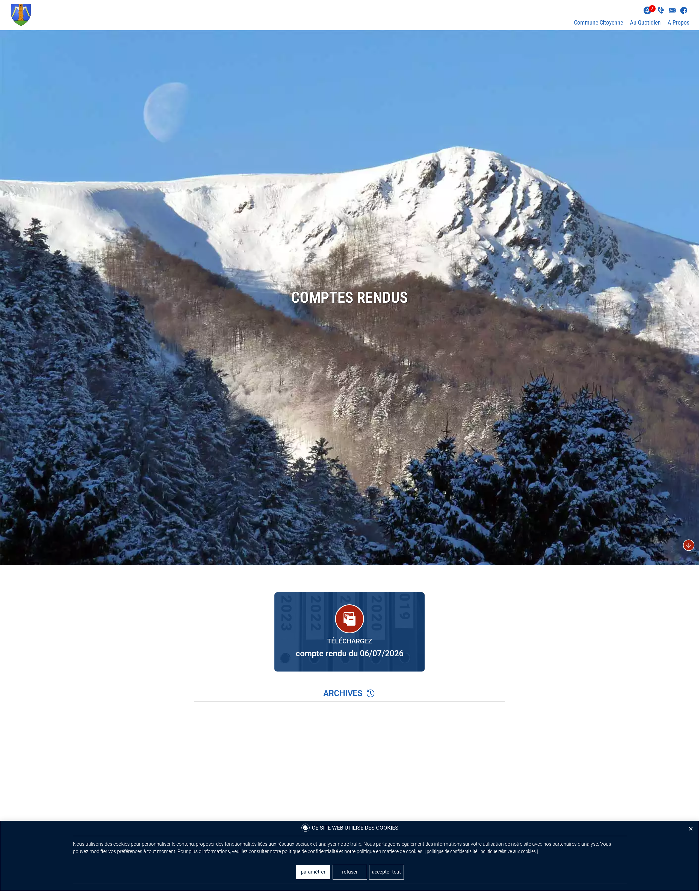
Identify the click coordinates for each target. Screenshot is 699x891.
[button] (690, 828)
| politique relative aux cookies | (508, 851)
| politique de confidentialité (451, 851)
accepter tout (386, 872)
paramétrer (313, 872)
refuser (350, 872)
